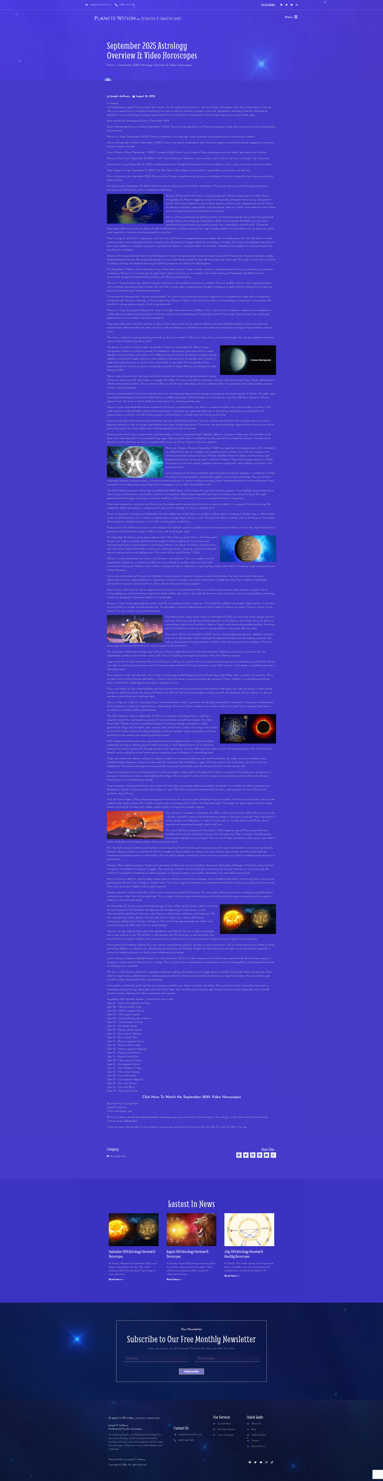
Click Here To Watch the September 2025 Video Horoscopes (191, 1097)
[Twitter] (286, 5)
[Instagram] (297, 5)
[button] (239, 1155)
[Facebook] (281, 5)
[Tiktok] (272, 1462)
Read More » (116, 1279)
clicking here (130, 1121)
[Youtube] (292, 5)
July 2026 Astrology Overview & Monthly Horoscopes (243, 1254)
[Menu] (296, 17)
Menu (288, 17)
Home (111, 65)
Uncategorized (118, 1156)
